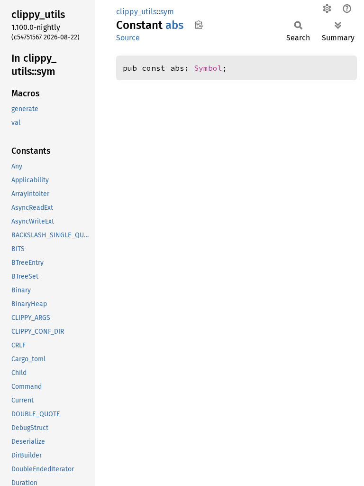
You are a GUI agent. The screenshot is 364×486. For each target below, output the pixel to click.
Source (128, 37)
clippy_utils (136, 11)
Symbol (208, 68)
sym (167, 11)
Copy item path (199, 25)
